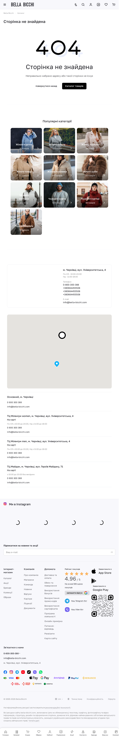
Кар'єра (28, 598)
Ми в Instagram (19, 504)
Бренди (7, 587)
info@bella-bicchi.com (18, 406)
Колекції (8, 592)
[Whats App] (40, 671)
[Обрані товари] (106, 4)
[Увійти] (90, 4)
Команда (28, 584)
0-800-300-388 (71, 284)
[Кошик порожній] (113, 4)
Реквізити (49, 633)
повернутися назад (46, 86)
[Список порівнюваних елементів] (98, 4)
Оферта (111, 698)
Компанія (29, 568)
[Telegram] (17, 671)
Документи (29, 607)
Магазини (29, 579)
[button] (57, 364)
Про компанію (31, 574)
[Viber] (35, 671)
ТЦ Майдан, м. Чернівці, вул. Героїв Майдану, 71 (35, 466)
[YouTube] (23, 671)
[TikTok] (29, 671)
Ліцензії (28, 603)
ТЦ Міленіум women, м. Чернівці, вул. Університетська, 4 (40, 415)
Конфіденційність (95, 698)
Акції (6, 582)
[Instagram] (11, 671)
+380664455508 (71, 288)
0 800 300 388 (14, 402)
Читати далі (33, 720)
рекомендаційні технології (57, 707)
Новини (28, 588)
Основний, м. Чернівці (20, 396)
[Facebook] (5, 671)
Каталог (8, 577)
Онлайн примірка (53, 620)
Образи (7, 596)
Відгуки (28, 593)
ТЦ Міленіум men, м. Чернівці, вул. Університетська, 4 (38, 441)
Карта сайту (50, 637)
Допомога (49, 568)
